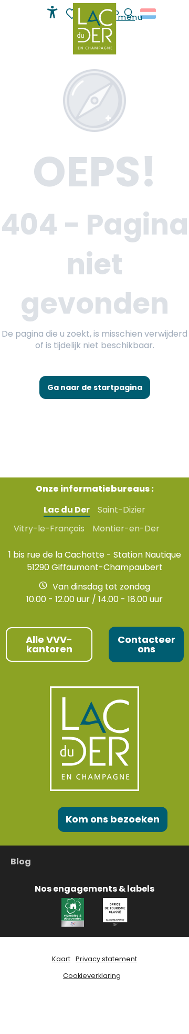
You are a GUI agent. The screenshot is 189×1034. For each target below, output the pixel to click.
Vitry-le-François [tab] (49, 529)
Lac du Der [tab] (67, 510)
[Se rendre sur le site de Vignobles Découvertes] (74, 912)
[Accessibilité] (52, 12)
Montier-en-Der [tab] (126, 529)
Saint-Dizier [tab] (121, 510)
